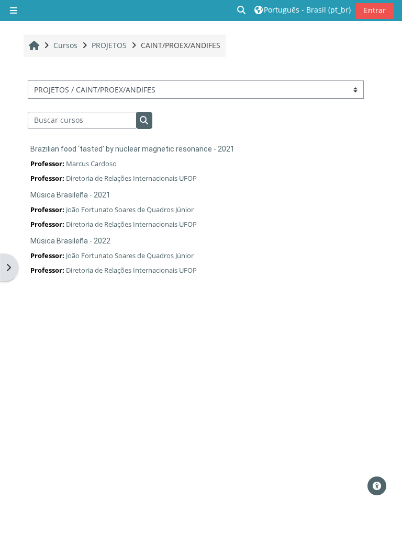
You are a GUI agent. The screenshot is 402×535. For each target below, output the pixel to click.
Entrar (375, 10)
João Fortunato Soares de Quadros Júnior (130, 209)
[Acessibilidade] (376, 485)
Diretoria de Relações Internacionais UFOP (131, 178)
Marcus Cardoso (91, 163)
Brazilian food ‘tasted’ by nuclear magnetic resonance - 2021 (132, 149)
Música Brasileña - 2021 (70, 195)
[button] (242, 10)
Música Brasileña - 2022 (70, 241)
